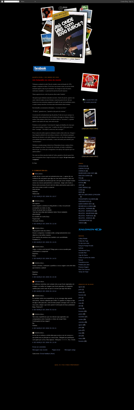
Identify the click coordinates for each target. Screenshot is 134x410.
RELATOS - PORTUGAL (86, 216)
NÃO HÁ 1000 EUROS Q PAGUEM (89, 194)
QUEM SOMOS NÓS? (85, 204)
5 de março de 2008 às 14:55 (44, 258)
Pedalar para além (84, 264)
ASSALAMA (82, 166)
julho (80, 297)
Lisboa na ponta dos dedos (87, 257)
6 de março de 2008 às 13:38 (44, 342)
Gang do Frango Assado (86, 245)
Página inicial (56, 350)
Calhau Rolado (83, 238)
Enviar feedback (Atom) (47, 353)
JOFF (80, 185)
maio (80, 303)
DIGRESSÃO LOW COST (86, 173)
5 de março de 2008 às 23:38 (44, 277)
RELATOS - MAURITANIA (86, 213)
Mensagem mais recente (39, 350)
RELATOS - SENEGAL (86, 218)
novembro (81, 317)
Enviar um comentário (39, 347)
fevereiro (81, 295)
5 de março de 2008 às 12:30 (44, 223)
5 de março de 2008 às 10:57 (44, 196)
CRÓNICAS (82, 171)
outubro (81, 319)
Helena (37, 174)
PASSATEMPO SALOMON (87, 199)
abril (80, 306)
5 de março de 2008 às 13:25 (44, 242)
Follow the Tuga (83, 241)
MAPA (80, 192)
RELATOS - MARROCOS (86, 211)
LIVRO (81, 190)
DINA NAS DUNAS (84, 175)
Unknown (37, 281)
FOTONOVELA (83, 180)
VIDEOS (81, 223)
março (80, 308)
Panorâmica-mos (84, 262)
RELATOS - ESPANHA (86, 208)
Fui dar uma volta (84, 243)
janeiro (80, 292)
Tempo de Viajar (83, 272)
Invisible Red (82, 253)
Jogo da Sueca (83, 255)
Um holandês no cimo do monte (46, 80)
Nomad (81, 260)
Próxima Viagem (84, 267)
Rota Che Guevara (84, 269)
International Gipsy (84, 250)
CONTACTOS (83, 168)
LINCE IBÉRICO (84, 187)
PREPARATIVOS (84, 201)
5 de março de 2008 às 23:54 (44, 291)
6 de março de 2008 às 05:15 (44, 328)
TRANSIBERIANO (84, 220)
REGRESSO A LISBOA (86, 206)
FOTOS (81, 183)
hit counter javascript (90, 102)
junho (80, 289)
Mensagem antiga (70, 350)
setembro (81, 322)
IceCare (81, 248)
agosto (81, 287)
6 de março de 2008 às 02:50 (44, 310)
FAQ (80, 178)
